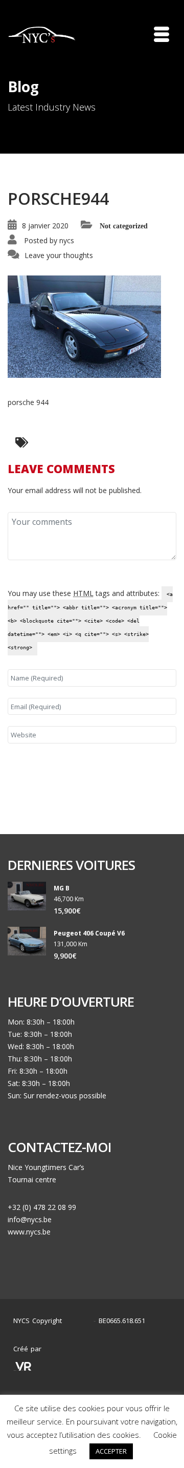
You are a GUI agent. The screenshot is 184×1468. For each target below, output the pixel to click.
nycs (66, 240)
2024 (80, 1321)
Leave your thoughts (59, 255)
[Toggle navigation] (161, 34)
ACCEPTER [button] (111, 1451)
